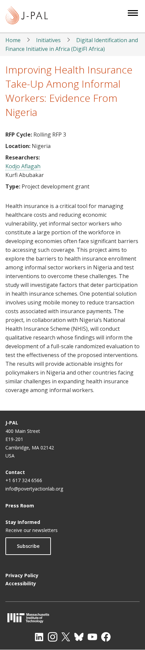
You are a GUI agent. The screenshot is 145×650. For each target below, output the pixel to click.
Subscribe (28, 546)
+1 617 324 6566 (23, 480)
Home (13, 40)
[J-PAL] (26, 16)
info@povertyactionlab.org (34, 488)
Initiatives (48, 40)
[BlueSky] (79, 637)
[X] (65, 636)
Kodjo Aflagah (22, 166)
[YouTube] (92, 637)
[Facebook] (106, 637)
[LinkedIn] (39, 637)
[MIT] (72, 617)
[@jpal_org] (52, 637)
